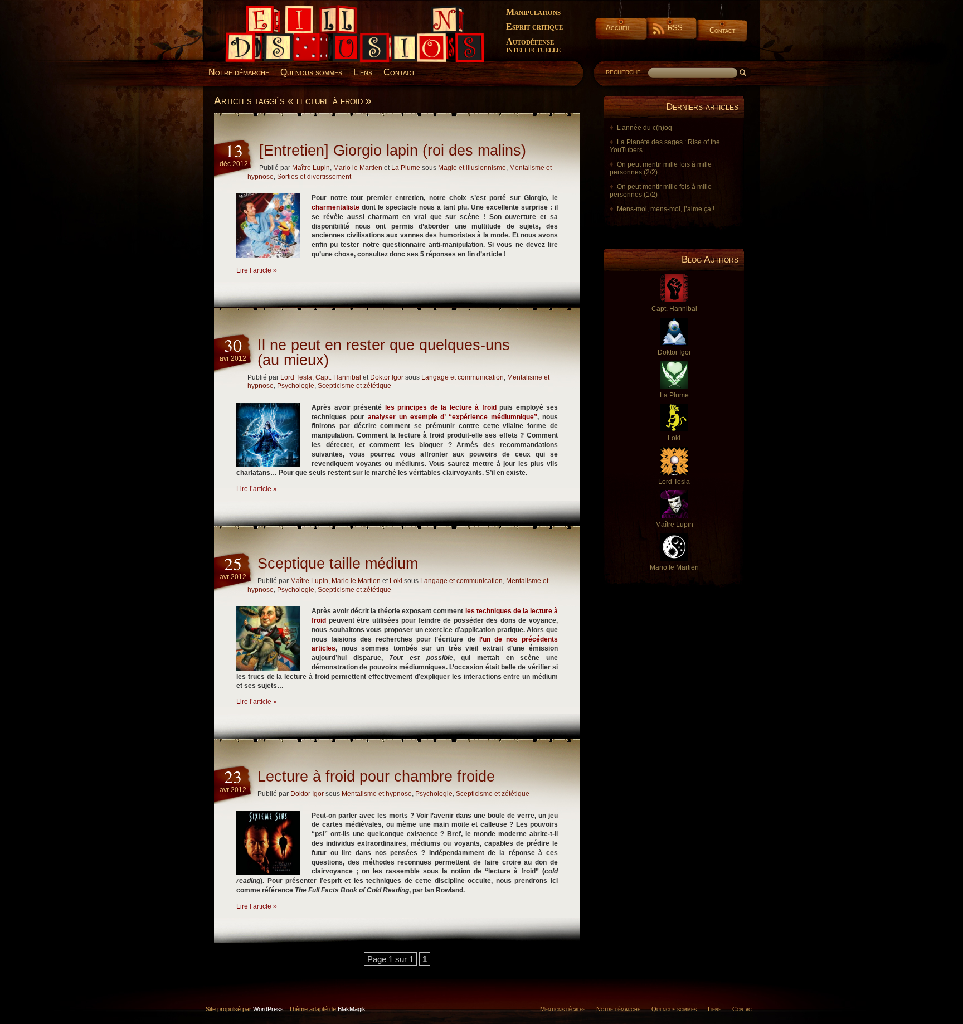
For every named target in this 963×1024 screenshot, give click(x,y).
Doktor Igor (386, 377)
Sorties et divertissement (314, 177)
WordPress (268, 1009)
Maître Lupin (311, 168)
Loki (396, 581)
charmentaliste (335, 207)
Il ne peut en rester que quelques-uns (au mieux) (383, 352)
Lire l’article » (256, 270)
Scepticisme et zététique (354, 386)
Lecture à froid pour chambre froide (376, 776)
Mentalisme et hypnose (377, 794)
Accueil (618, 27)
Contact (722, 30)
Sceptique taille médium (337, 563)
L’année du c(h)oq (644, 128)
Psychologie (295, 386)
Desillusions (239, 9)
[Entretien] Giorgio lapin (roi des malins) (392, 150)
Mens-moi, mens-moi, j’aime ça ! (665, 209)
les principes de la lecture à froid (441, 407)
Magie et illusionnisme (472, 168)
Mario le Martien (357, 168)
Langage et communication (462, 377)
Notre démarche (238, 72)
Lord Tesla (296, 377)
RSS (675, 27)
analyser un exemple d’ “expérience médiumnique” (452, 417)
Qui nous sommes (311, 72)
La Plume (405, 168)
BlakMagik (352, 1009)
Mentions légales (562, 1009)
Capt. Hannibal (338, 377)
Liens (362, 72)
